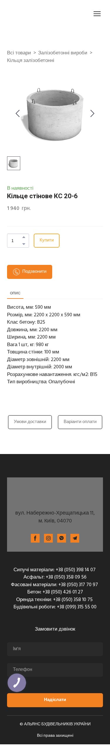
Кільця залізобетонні (30, 51)
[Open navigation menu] (97, 9)
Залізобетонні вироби (62, 43)
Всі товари (19, 43)
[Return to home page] (55, 483)
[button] (23, 227)
